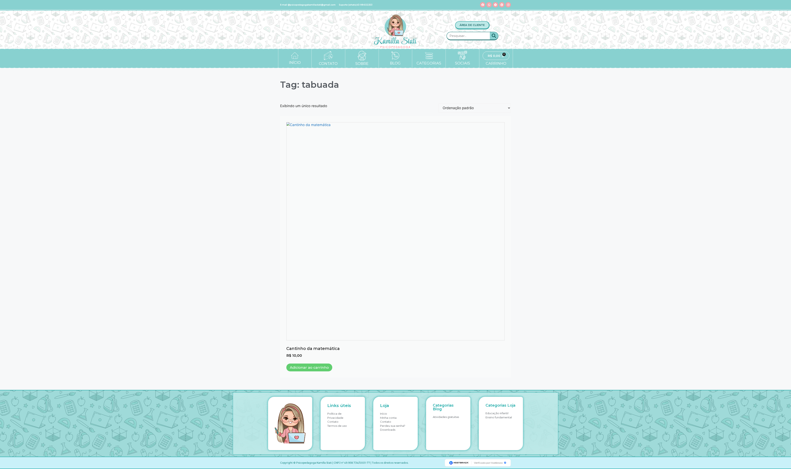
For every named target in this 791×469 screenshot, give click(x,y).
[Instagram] (508, 4)
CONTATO (328, 63)
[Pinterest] (501, 4)
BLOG (395, 63)
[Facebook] (482, 4)
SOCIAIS (462, 63)
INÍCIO (295, 62)
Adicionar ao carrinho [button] (309, 367)
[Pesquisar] (494, 36)
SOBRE (362, 63)
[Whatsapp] (489, 4)
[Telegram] (495, 4)
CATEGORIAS (429, 63)
